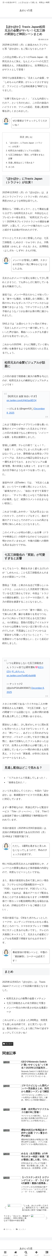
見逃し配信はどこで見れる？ (21, 163)
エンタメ (8, 1044)
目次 (22, 137)
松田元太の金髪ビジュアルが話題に (24, 150)
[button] (46, 702)
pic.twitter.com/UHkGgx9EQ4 (21, 400)
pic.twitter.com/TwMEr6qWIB (21, 675)
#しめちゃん (18, 671)
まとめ (11, 167)
